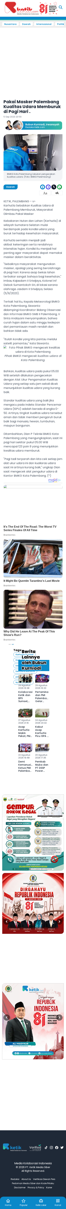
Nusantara (10, 24)
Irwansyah (52, 124)
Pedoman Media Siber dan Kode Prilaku (33, 1183)
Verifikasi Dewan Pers (44, 1179)
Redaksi (15, 1179)
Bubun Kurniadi (35, 124)
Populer (23, 1205)
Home (8, 1205)
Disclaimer (20, 1187)
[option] (33, 832)
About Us (26, 1179)
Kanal (58, 1205)
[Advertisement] (33, 61)
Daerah (26, 24)
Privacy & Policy (36, 1187)
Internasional (44, 24)
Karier (49, 1187)
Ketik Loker (41, 1205)
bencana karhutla (25, 671)
